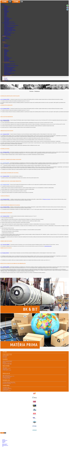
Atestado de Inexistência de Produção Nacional (11, 25)
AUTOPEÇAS (6, 37)
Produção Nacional (7, 34)
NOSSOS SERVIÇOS (5, 22)
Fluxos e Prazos (6, 60)
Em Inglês (5, 15)
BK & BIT (5, 78)
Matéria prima (6, 79)
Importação (5, 16)
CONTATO (4, 40)
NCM (5, 55)
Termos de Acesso (4, 444)
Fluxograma (6, 7)
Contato (3, 442)
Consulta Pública (6, 20)
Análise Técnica (6, 24)
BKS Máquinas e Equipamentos (9, 27)
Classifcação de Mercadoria (8, 28)
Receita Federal (6, 17)
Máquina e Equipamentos (8, 18)
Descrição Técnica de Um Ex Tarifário (10, 30)
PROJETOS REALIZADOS (6, 35)
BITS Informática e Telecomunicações (9, 67)
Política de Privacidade (5, 445)
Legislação (5, 12)
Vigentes (5, 13)
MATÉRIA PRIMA (7, 38)
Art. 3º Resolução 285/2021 (4, 252)
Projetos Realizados (7, 6)
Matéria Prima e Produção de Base (9, 21)
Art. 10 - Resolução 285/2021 (4, 108)
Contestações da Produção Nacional (9, 29)
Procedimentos (6, 11)
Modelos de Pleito (6, 19)
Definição (5, 10)
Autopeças (5, 14)
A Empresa (5, 44)
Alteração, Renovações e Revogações (9, 23)
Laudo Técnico (6, 72)
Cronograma (6, 8)
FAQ (3, 39)
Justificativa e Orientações (8, 31)
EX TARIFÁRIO (5, 9)
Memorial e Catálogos (7, 33)
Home (3, 4)
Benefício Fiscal (6, 50)
